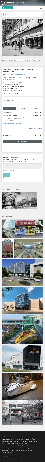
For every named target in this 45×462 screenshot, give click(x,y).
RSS (33, 448)
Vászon (22, 108)
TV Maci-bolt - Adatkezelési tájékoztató (15, 446)
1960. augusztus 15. (18, 74)
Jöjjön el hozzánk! (8, 437)
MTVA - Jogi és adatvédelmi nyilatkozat (15, 443)
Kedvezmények (35, 129)
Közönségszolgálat (8, 439)
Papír (35, 108)
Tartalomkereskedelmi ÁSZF (26, 439)
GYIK (12, 450)
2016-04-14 (18, 90)
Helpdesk (5, 450)
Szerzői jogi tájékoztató (9, 448)
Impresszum (29, 437)
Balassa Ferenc (16, 83)
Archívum (14, 2)
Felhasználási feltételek (30, 441)
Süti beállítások (7, 452)
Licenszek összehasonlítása (12, 123)
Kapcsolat (19, 437)
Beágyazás (9, 100)
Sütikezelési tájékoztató (24, 450)
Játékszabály (24, 448)
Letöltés (9, 108)
